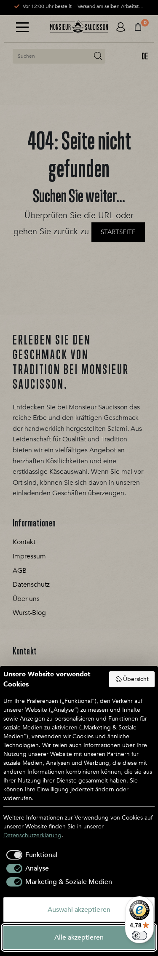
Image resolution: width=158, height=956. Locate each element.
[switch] (139, 935)
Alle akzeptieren (79, 937)
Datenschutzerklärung (32, 835)
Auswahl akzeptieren (79, 909)
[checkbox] (30, 855)
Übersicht (136, 679)
